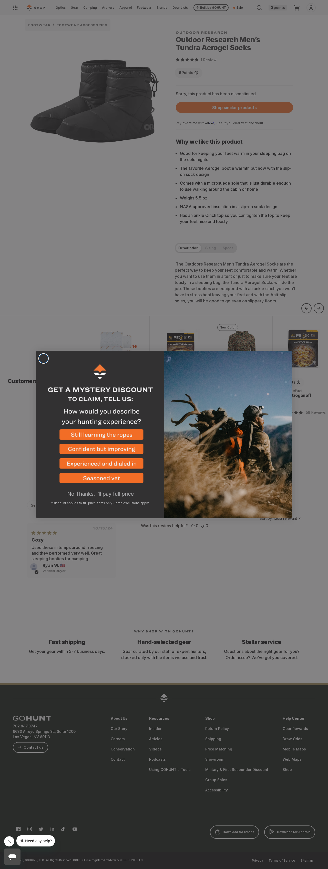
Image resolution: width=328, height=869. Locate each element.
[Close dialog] (43, 358)
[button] (100, 436)
